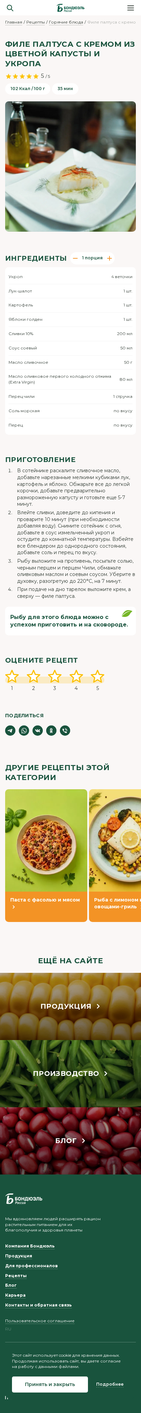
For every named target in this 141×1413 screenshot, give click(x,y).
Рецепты (35, 22)
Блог (11, 1285)
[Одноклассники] (51, 730)
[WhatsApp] (24, 730)
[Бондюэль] (23, 1198)
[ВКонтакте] (38, 730)
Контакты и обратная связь (38, 1305)
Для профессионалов (31, 1265)
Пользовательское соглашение (40, 1320)
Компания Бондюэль (30, 1246)
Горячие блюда (66, 22)
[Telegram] (10, 730)
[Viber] (65, 730)
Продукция (18, 1255)
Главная (13, 22)
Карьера (15, 1295)
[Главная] (70, 8)
